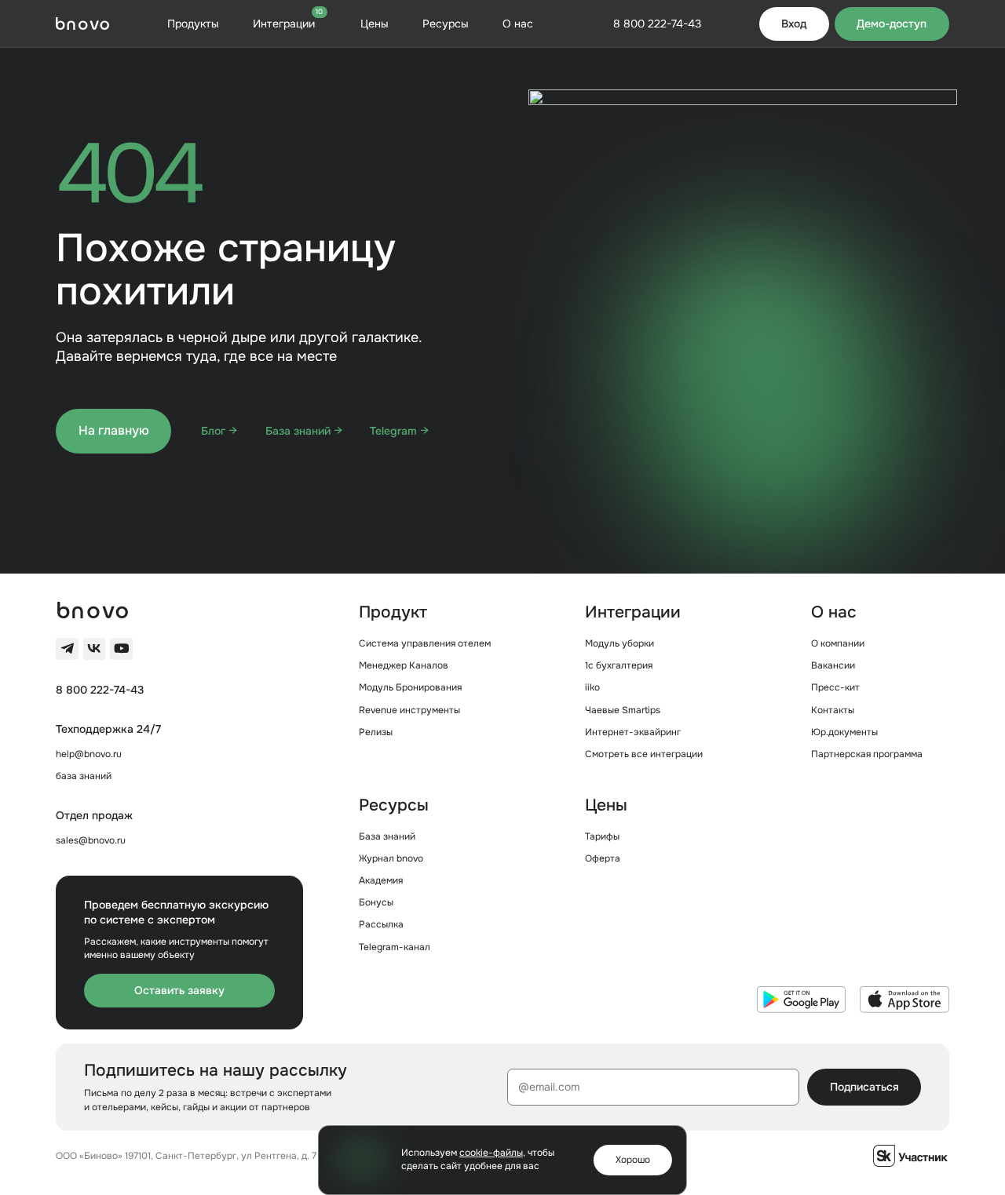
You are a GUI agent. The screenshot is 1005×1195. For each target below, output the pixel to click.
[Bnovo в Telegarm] (67, 649)
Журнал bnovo (391, 858)
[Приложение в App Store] (904, 999)
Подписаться (864, 1087)
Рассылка (381, 924)
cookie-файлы (491, 1152)
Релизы (376, 732)
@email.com (548, 1087)
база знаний (83, 776)
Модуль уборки (619, 643)
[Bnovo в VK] (94, 649)
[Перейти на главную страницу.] (82, 23)
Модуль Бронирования (410, 687)
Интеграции (288, 23)
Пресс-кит (835, 687)
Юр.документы (844, 732)
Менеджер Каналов (403, 665)
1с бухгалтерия (618, 665)
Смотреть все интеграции (644, 754)
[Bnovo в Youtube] (121, 649)
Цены (374, 23)
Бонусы (376, 902)
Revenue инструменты (409, 710)
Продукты (193, 23)
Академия (381, 880)
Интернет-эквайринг (633, 732)
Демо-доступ (891, 23)
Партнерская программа (867, 754)
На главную (114, 430)
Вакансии (833, 665)
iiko (592, 687)
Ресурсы (445, 23)
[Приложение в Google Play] (801, 999)
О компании (837, 643)
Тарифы (602, 836)
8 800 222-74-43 (100, 690)
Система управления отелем (425, 643)
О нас (517, 23)
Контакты (832, 710)
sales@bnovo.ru (91, 840)
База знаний (387, 836)
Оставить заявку (179, 990)
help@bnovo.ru (89, 754)
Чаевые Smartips (622, 710)
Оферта (602, 858)
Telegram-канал (394, 947)
